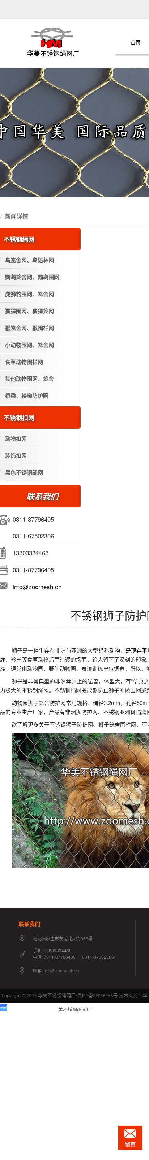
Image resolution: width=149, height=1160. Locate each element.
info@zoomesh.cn (37, 586)
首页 (136, 42)
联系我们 (29, 924)
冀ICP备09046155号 (97, 995)
